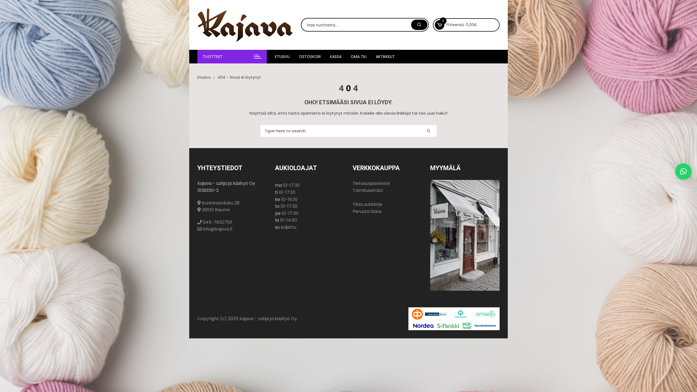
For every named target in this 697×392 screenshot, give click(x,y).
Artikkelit (385, 56)
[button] (683, 171)
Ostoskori (310, 56)
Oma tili (358, 56)
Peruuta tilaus (367, 211)
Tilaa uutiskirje (367, 204)
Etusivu (282, 56)
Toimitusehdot (368, 190)
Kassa (335, 56)
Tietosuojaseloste (371, 183)
